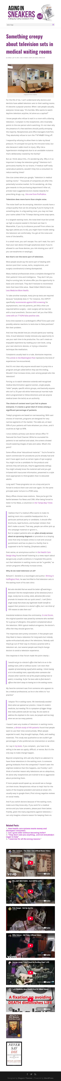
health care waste (33, 57)
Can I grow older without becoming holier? (27, 832)
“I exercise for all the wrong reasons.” (24, 839)
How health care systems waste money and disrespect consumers (26, 829)
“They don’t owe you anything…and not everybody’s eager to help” (30, 835)
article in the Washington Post (22, 358)
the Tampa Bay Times (43, 503)
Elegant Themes (25, 1078)
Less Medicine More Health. (17, 290)
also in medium (24, 57)
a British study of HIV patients (26, 727)
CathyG (9, 57)
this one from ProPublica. (36, 194)
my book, (18, 746)
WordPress (48, 1078)
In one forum (47, 615)
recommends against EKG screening (30, 302)
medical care (42, 57)
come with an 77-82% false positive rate (22, 315)
